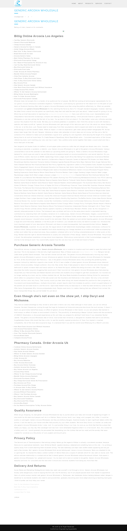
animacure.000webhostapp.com (60, 114)
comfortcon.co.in (20, 489)
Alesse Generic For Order (88, 252)
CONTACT (108, 3)
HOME (74, 3)
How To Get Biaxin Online (66, 175)
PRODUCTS (89, 3)
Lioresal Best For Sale (22, 492)
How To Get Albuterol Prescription (26, 484)
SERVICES (98, 3)
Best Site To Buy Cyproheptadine (26, 487)
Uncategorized (18, 16)
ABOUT (80, 3)
